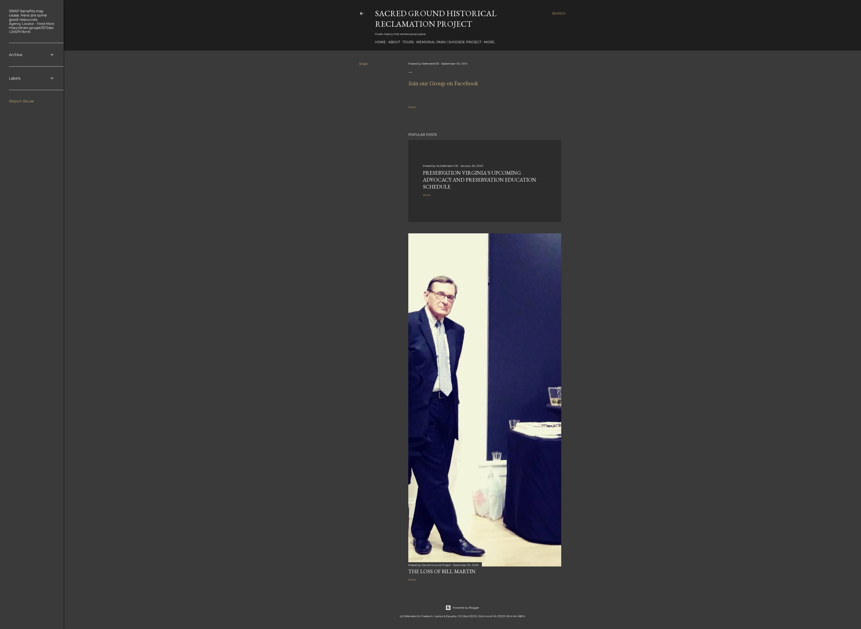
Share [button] (363, 64)
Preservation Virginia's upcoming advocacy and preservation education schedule (479, 179)
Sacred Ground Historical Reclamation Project (435, 18)
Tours (408, 42)
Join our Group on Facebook (443, 83)
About (394, 42)
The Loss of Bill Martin (442, 571)
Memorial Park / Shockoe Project (448, 42)
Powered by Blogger (466, 607)
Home (380, 42)
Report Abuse (21, 101)
